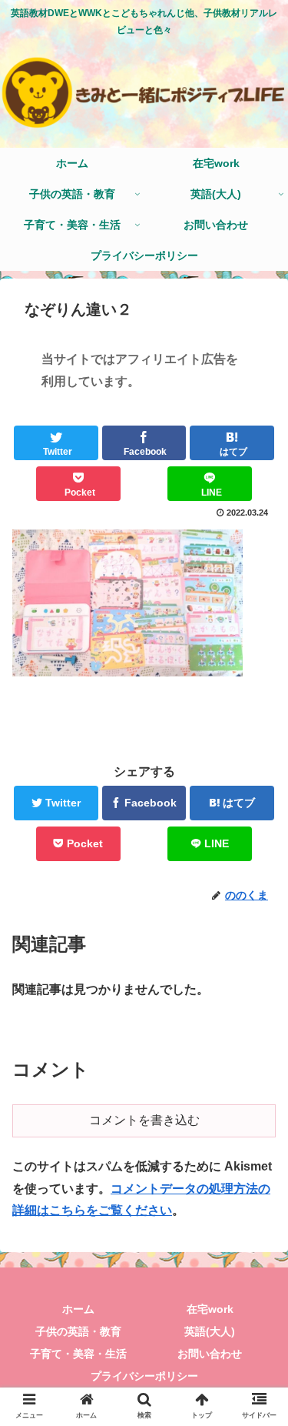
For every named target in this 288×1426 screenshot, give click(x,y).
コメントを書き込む (144, 1120)
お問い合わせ (209, 1354)
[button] (257, 1286)
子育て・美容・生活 (78, 1354)
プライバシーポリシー (144, 1376)
